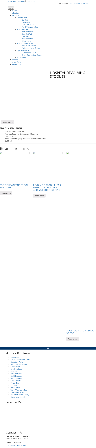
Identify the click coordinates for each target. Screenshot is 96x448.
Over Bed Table (27, 34)
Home (14, 11)
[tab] (7, 122)
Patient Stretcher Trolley (31, 48)
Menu (11, 8)
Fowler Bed (26, 22)
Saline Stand (26, 41)
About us (15, 13)
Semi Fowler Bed (28, 25)
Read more (6, 193)
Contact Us (30, 1)
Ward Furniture (22, 29)
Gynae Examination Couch (32, 55)
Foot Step (25, 36)
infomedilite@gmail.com (79, 3)
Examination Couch (29, 53)
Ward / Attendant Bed (30, 27)
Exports (15, 60)
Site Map (21, 1)
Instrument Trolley (29, 46)
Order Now (12, 1)
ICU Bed (25, 20)
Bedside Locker (27, 32)
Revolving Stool (27, 39)
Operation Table (23, 50)
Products (15, 15)
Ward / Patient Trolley (25, 43)
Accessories (21, 57)
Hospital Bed (22, 18)
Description (8, 122)
